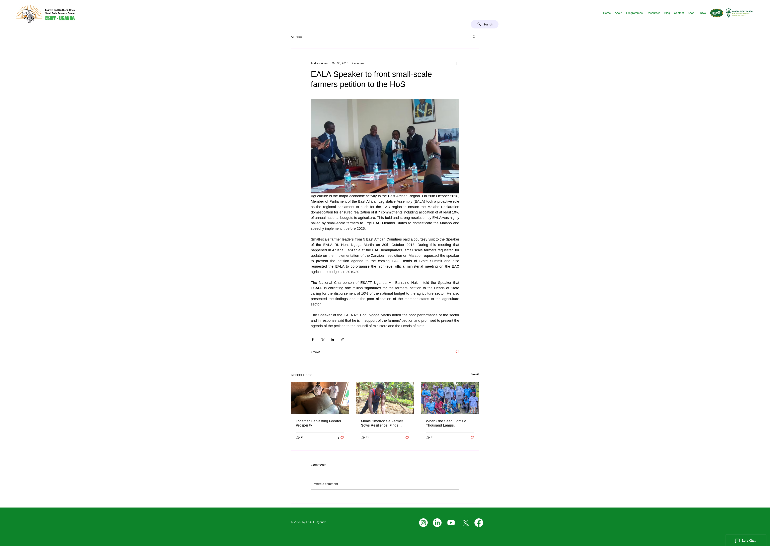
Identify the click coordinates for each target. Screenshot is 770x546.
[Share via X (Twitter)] (322, 339)
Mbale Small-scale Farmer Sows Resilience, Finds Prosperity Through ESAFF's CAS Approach (384, 423)
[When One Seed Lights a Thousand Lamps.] (450, 398)
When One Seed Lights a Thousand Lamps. (446, 423)
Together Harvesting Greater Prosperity (318, 423)
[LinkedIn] (437, 522)
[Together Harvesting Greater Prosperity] (320, 398)
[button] (618, 13)
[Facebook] (478, 522)
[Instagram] (423, 522)
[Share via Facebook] (313, 339)
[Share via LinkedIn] (332, 339)
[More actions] (456, 63)
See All (475, 374)
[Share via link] (342, 339)
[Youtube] (451, 522)
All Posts (296, 36)
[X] (465, 522)
